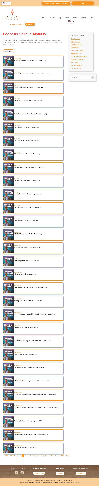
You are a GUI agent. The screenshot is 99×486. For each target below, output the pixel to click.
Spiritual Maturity (76, 65)
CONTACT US (39, 473)
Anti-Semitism (75, 39)
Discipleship (75, 48)
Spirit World (74, 62)
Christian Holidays (76, 45)
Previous (12, 455)
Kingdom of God (76, 54)
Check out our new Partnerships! (56, 3)
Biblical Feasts (75, 42)
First (6, 455)
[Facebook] (16, 474)
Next (62, 455)
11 (45, 455)
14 (55, 455)
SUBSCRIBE (8, 51)
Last (67, 455)
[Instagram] (22, 474)
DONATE (60, 473)
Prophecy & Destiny (77, 59)
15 (58, 455)
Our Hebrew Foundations (79, 56)
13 (52, 455)
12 (48, 455)
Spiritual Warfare (76, 68)
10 (41, 455)
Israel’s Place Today (77, 51)
